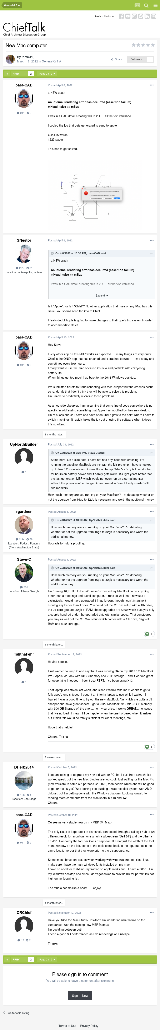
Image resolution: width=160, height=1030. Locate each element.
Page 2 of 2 (46, 73)
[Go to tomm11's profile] (10, 59)
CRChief (24, 912)
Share (117, 59)
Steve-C (93, 453)
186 (22, 795)
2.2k (21, 268)
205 (25, 587)
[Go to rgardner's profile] (24, 524)
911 (22, 113)
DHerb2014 (24, 767)
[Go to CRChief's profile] (24, 925)
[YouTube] (127, 16)
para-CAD (23, 85)
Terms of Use (67, 1026)
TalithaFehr (24, 654)
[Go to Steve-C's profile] (24, 572)
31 (30, 268)
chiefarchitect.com (104, 16)
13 (22, 940)
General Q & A (51, 61)
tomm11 (27, 57)
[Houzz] (147, 16)
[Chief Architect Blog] (153, 16)
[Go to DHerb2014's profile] (24, 780)
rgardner (24, 511)
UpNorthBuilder (24, 444)
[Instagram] (134, 16)
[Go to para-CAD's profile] (24, 98)
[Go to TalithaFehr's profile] (24, 667)
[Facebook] (121, 16)
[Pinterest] (140, 16)
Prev (16, 73)
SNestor (24, 240)
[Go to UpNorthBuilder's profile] (24, 457)
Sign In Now (80, 995)
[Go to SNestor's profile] (24, 253)
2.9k (21, 539)
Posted (60, 85)
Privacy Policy (89, 1026)
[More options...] (152, 85)
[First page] (7, 73)
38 (30, 539)
